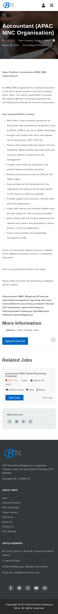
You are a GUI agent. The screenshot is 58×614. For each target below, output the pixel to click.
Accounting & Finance (34, 45)
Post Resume (9, 531)
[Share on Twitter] (16, 421)
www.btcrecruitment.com (26, 269)
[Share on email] (30, 421)
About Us (7, 522)
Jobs (4, 498)
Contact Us (8, 526)
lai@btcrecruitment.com (21, 253)
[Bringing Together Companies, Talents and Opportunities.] (15, 5)
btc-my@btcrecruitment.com (24, 572)
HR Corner (8, 517)
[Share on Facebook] (9, 421)
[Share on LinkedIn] (23, 421)
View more (14, 397)
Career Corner (10, 512)
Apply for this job (15, 341)
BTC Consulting (10, 507)
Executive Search (11, 502)
